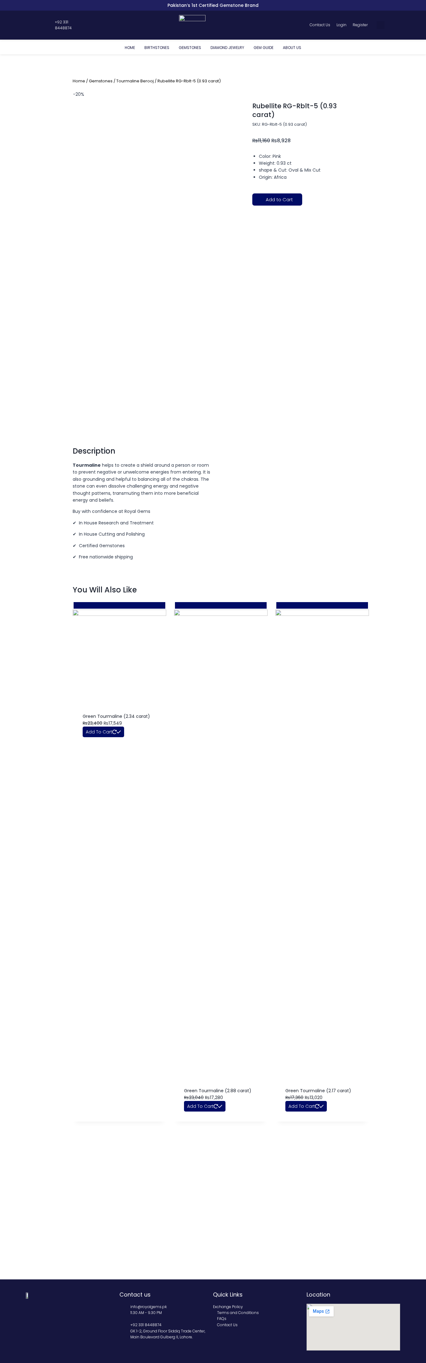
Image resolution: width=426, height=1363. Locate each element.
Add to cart (99, 732)
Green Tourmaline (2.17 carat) (318, 1091)
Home (130, 47)
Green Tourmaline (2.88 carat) (217, 1091)
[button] (381, 25)
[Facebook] (32, 25)
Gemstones (190, 47)
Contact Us (320, 24)
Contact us (135, 1294)
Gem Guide (264, 47)
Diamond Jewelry (227, 47)
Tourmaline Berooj (135, 81)
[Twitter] (38, 25)
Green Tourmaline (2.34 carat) (116, 716)
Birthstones (156, 47)
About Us (292, 47)
